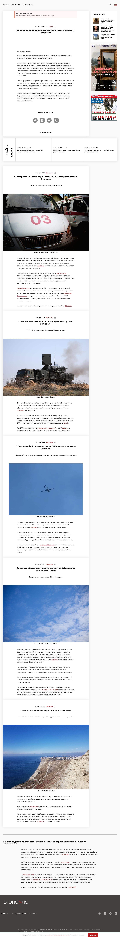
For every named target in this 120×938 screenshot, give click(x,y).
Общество (49, 564)
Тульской (64, 428)
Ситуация (49, 173)
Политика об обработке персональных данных (85, 930)
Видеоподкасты (28, 4)
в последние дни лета (50, 690)
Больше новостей (46, 132)
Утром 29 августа (23, 288)
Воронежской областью (46, 428)
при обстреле (61, 273)
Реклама (6, 4)
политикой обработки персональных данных (58, 935)
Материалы (16, 4)
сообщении (34, 806)
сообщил (41, 266)
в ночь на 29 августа (47, 545)
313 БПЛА (68, 306)
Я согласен (93, 935)
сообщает (20, 410)
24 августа (40, 822)
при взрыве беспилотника (42, 880)
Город (51, 26)
